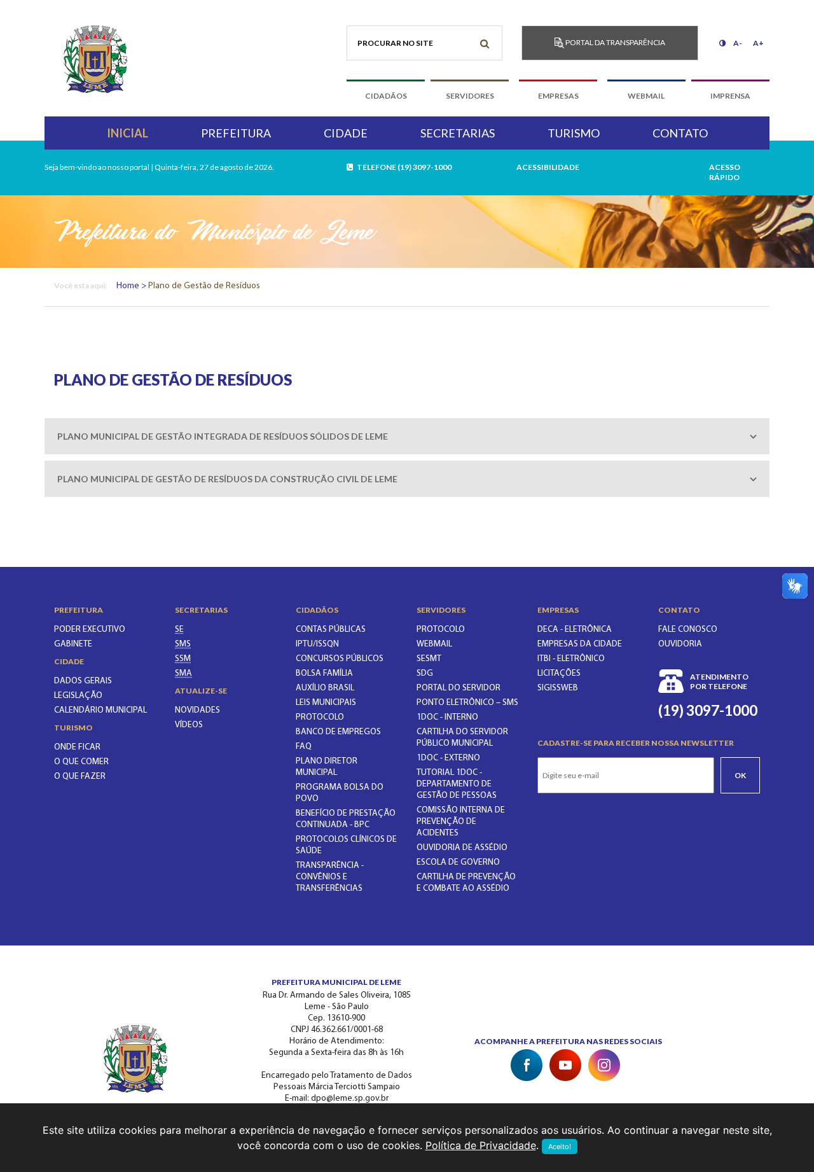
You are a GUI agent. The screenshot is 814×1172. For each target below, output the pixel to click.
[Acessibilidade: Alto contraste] (722, 43)
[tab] (407, 436)
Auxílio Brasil (325, 688)
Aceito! (559, 1146)
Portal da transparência (614, 42)
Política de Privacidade (480, 1145)
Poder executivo (89, 629)
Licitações (559, 673)
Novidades (197, 710)
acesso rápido (724, 172)
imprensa (730, 96)
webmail (646, 96)
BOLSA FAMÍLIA (324, 673)
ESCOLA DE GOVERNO (458, 862)
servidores (470, 96)
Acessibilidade (547, 167)
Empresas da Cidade (579, 644)
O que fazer (80, 776)
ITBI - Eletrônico (571, 659)
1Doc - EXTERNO (448, 758)
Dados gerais (83, 681)
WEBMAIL (434, 644)
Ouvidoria (680, 644)
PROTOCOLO (320, 717)
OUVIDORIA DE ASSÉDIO (462, 848)
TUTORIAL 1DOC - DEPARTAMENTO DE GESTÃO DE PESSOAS (457, 784)
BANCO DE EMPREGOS (338, 732)
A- (737, 43)
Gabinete (73, 644)
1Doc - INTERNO (447, 717)
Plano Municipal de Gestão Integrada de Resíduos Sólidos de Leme (222, 436)
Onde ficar (77, 747)
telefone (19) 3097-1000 (403, 167)
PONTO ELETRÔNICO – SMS (467, 703)
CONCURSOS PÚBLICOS (339, 659)
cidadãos (386, 96)
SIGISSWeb (557, 688)
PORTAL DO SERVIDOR (458, 688)
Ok (740, 775)
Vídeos (189, 725)
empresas (558, 96)
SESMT (429, 659)
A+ (758, 43)
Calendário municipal (100, 710)
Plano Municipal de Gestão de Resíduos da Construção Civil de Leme (227, 478)
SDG (425, 673)
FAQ (304, 746)
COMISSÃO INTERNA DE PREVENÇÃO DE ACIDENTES (461, 822)
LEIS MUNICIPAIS (326, 703)
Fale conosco (687, 629)
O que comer (81, 762)
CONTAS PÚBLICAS (331, 629)
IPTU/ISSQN (317, 644)
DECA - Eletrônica (574, 629)
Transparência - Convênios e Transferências (330, 877)
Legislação (78, 696)
